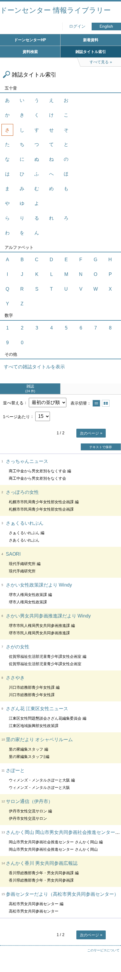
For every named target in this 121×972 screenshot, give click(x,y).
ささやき (15, 677)
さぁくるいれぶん (24, 523)
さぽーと (15, 770)
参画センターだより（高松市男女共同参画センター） (62, 894)
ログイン (77, 26)
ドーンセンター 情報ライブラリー (55, 10)
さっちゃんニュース (27, 461)
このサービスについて (103, 950)
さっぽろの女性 (22, 492)
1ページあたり (16, 416)
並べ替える (13, 402)
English (106, 26)
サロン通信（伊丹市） (29, 801)
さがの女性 (17, 646)
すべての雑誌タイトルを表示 (34, 366)
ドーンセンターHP (30, 40)
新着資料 (90, 40)
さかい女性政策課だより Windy (39, 584)
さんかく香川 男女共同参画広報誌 (42, 863)
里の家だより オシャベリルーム (39, 739)
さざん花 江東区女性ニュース (37, 708)
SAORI (13, 554)
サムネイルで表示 (106, 403)
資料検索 (30, 51)
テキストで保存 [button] (100, 447)
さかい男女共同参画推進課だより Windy (48, 615)
